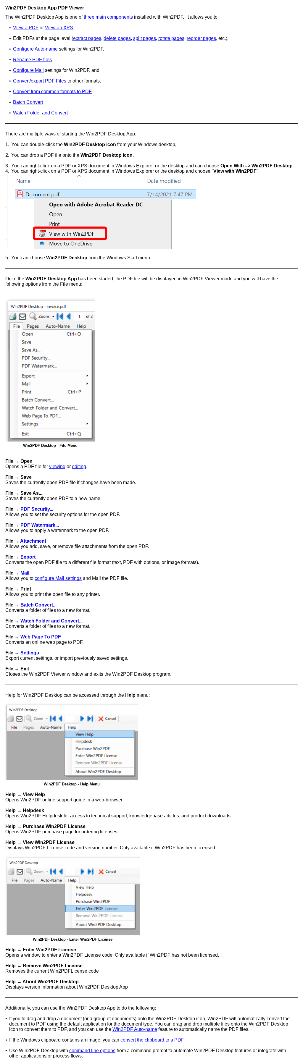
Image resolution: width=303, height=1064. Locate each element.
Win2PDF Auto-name (134, 1029)
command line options (92, 1050)
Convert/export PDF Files (39, 80)
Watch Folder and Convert (40, 112)
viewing (57, 466)
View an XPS (59, 27)
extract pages (87, 38)
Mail (24, 572)
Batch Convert (28, 102)
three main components (108, 17)
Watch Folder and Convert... (51, 620)
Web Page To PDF (40, 636)
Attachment (33, 541)
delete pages (117, 38)
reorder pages (201, 38)
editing (79, 466)
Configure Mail (28, 70)
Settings (29, 652)
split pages (144, 38)
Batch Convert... (38, 604)
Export (28, 557)
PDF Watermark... (39, 525)
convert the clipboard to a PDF (151, 1039)
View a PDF (25, 27)
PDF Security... (36, 509)
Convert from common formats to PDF (52, 91)
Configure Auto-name (35, 48)
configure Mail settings (58, 578)
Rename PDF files (32, 59)
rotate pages (171, 38)
